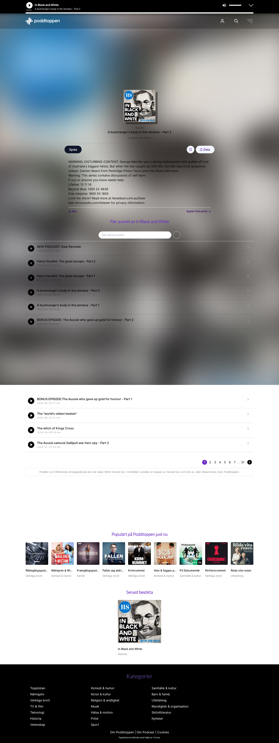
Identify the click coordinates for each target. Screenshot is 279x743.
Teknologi (37, 712)
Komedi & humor (102, 688)
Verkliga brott (40, 700)
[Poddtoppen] (43, 21)
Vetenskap (37, 724)
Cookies (163, 732)
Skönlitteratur (161, 712)
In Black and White (139, 137)
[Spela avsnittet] (31, 248)
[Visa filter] (176, 235)
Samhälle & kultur (164, 688)
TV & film (36, 706)
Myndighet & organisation (170, 706)
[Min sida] (222, 21)
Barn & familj (161, 694)
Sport (95, 724)
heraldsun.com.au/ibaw (128, 198)
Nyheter (157, 718)
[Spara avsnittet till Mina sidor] (190, 149)
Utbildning (159, 700)
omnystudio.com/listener (92, 203)
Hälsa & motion (102, 712)
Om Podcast (145, 732)
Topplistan (37, 688)
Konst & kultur (101, 694)
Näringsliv (37, 694)
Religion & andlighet (105, 700)
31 (242, 462)
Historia (35, 718)
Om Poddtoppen (122, 732)
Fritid (94, 718)
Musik (95, 706)
